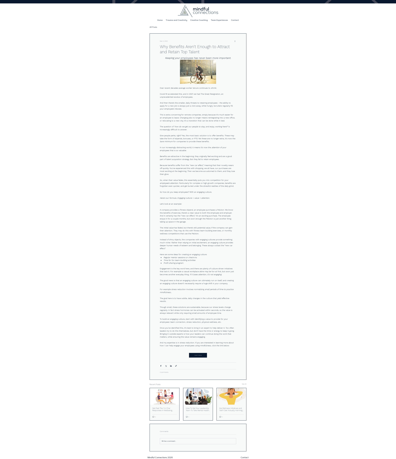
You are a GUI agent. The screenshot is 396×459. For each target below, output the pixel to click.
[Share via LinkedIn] (171, 366)
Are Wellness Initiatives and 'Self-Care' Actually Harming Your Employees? (230, 409)
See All (244, 384)
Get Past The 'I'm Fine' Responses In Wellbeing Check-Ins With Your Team (163, 409)
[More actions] (235, 41)
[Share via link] (176, 366)
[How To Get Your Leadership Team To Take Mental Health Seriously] (198, 396)
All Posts (153, 27)
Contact (245, 457)
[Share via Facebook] (161, 366)
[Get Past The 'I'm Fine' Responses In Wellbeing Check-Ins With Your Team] (164, 396)
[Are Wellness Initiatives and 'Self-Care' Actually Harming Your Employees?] (231, 396)
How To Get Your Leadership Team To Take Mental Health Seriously (197, 409)
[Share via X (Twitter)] (166, 366)
